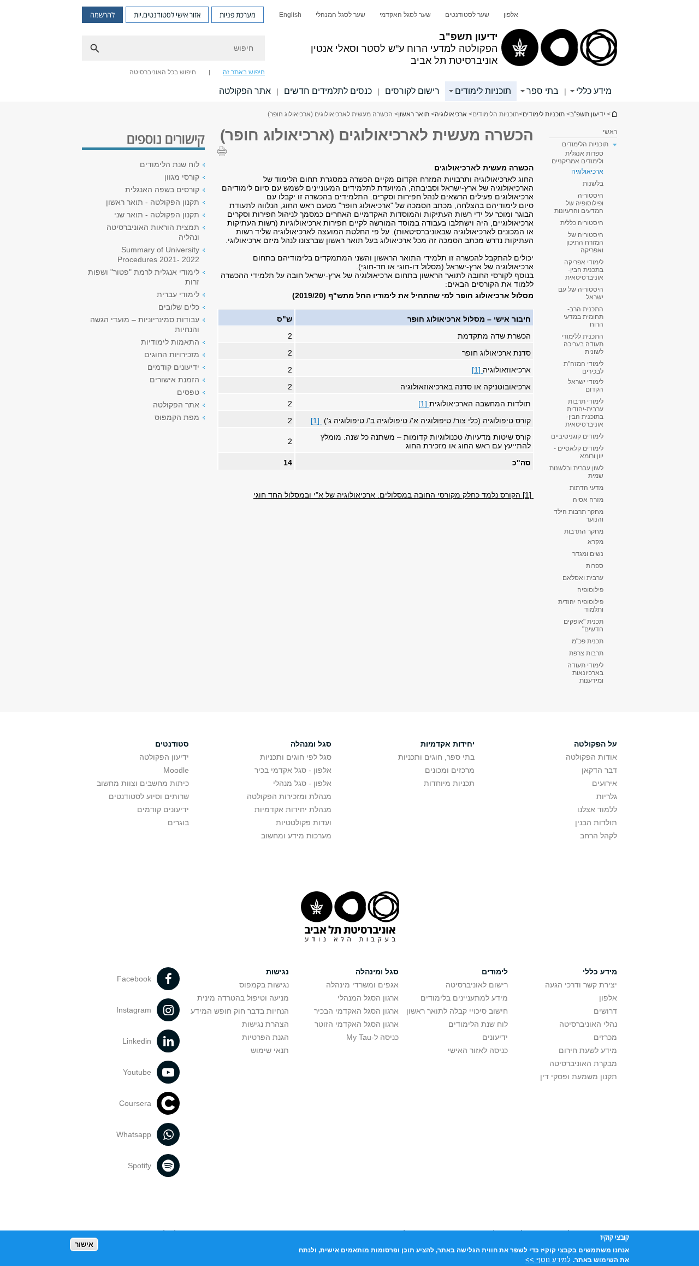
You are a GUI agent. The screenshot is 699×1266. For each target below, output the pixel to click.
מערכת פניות (238, 15)
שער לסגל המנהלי (340, 15)
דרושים (605, 1011)
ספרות (594, 566)
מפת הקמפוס (177, 417)
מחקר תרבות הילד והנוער (578, 515)
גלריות (606, 796)
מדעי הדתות (586, 488)
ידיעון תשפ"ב (613, 114)
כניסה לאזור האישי (478, 1050)
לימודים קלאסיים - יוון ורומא (578, 452)
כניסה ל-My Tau (372, 1037)
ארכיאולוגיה (451, 114)
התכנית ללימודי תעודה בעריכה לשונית (582, 344)
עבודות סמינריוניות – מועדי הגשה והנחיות (144, 324)
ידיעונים (495, 1037)
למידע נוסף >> (548, 1259)
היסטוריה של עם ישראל (580, 293)
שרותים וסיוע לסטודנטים (149, 796)
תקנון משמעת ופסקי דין (578, 1076)
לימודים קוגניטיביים (577, 436)
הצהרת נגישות (265, 1024)
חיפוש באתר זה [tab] (244, 72)
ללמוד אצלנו (597, 809)
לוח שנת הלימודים (169, 164)
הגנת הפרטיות (265, 1037)
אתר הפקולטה (245, 91)
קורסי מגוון (181, 177)
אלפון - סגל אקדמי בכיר (292, 770)
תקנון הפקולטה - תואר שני (156, 214)
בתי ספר (542, 91)
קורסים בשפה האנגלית (162, 189)
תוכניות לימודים (483, 91)
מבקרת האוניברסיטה (583, 1063)
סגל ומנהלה (311, 744)
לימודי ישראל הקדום (585, 385)
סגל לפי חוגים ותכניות (295, 757)
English (290, 15)
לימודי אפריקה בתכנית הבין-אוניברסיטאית (583, 269)
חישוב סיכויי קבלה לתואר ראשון (457, 1011)
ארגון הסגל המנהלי (368, 997)
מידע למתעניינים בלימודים (464, 997)
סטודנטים (172, 744)
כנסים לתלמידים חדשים (328, 91)
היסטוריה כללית (581, 223)
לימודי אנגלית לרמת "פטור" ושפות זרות (143, 277)
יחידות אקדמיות (447, 744)
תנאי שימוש (270, 1050)
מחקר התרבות (583, 531)
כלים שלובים (178, 307)
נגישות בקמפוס (264, 984)
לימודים (495, 971)
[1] (477, 369)
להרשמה (102, 15)
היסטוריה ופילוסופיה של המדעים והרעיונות (578, 203)
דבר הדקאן (599, 770)
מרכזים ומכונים (450, 770)
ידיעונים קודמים (173, 367)
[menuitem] (510, 14)
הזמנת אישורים (174, 379)
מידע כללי (594, 91)
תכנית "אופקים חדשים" (583, 625)
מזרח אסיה (588, 500)
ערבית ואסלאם (582, 578)
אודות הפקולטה (591, 757)
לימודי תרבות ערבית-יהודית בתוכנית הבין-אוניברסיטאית (584, 413)
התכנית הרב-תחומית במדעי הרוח (583, 316)
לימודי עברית (178, 294)
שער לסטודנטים (467, 15)
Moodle (176, 770)
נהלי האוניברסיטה (588, 1024)
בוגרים (178, 822)
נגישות (277, 971)
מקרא (595, 542)
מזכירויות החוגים (171, 354)
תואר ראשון (413, 114)
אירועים (604, 783)
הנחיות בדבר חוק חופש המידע (240, 1011)
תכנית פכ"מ (587, 641)
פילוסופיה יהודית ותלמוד (580, 605)
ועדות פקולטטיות (303, 822)
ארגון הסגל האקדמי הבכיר (356, 1011)
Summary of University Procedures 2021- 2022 (158, 254)
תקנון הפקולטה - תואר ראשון (152, 202)
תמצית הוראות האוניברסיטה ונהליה (152, 232)
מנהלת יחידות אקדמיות (292, 809)
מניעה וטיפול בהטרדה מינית (243, 997)
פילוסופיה (590, 590)
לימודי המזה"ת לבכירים (583, 367)
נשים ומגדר (587, 554)
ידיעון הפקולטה (164, 757)
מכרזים (605, 1037)
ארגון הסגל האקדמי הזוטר (357, 1024)
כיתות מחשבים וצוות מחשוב (143, 783)
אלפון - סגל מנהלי (302, 783)
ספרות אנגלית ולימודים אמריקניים (577, 157)
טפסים (188, 392)
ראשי (610, 131)
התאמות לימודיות (170, 342)
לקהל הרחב (598, 835)
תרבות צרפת (586, 653)
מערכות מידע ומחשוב (296, 835)
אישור (84, 1244)
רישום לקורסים (412, 91)
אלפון (510, 15)
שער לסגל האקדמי (405, 15)
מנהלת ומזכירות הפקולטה (289, 796)
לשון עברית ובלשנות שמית (576, 472)
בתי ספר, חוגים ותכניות (436, 757)
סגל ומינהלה (377, 971)
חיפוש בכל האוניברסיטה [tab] (162, 72)
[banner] (349, 51)
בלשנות (593, 183)
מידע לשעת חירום (588, 1050)
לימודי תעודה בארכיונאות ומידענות (585, 672)
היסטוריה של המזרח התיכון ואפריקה (584, 242)
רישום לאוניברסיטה (477, 984)
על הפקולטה (595, 744)
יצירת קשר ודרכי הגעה (581, 984)
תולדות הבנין (596, 822)
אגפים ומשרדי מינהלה (362, 984)
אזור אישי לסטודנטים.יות (167, 15)
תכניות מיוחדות (449, 783)
